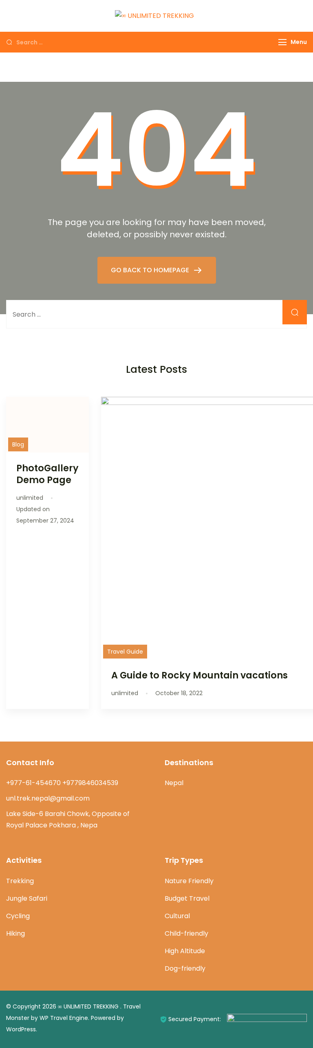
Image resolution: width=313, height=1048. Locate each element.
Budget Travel (187, 898)
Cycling (18, 916)
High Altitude (185, 951)
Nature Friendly (189, 881)
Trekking (20, 881)
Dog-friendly (185, 968)
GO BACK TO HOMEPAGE (151, 270)
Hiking (15, 933)
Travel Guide (125, 652)
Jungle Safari (26, 898)
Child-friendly (186, 933)
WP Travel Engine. (64, 1018)
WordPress (21, 1029)
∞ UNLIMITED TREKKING (89, 1006)
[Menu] (282, 42)
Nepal (174, 783)
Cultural (177, 916)
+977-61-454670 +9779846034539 (62, 783)
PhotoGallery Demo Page (47, 474)
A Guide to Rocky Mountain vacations (199, 675)
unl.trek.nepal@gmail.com (48, 798)
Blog (18, 444)
